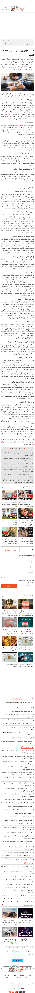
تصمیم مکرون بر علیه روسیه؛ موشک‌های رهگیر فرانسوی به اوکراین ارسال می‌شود (19, 837)
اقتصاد (24, 41)
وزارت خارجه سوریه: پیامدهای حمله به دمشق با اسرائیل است (17, 723)
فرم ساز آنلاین (18, 948)
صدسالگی (21, 975)
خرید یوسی (30, 951)
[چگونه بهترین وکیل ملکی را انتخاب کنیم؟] (17, 82)
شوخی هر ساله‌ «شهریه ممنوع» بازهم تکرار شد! (20, 817)
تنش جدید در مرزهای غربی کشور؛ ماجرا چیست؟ (20, 708)
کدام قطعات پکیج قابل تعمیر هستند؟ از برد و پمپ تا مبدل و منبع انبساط (18, 892)
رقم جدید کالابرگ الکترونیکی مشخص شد (22, 711)
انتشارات (19, 978)
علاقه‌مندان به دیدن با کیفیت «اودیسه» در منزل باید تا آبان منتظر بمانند (18, 779)
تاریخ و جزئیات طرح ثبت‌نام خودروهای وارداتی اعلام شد (18, 852)
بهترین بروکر (16, 951)
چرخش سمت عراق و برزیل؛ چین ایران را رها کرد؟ (20, 720)
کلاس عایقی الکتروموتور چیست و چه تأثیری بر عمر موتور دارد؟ (17, 902)
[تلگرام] (10, 992)
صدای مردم (7, 975)
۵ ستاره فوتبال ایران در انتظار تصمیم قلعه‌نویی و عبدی (18, 810)
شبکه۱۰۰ (29, 975)
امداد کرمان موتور (10, 948)
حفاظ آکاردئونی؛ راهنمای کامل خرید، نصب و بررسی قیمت (18, 888)
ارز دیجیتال (9, 951)
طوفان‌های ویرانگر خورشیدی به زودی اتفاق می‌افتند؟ (19, 859)
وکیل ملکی (7, 114)
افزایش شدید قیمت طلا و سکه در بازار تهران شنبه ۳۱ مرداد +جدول (18, 728)
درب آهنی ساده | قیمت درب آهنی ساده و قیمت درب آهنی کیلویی (19, 880)
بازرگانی (20, 41)
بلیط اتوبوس (30, 954)
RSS (7, 978)
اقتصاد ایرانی (24, 951)
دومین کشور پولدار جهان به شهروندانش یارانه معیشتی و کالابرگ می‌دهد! (18, 476)
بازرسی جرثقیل (26, 948)
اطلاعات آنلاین (18, 8)
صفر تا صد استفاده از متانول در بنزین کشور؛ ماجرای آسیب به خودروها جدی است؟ (18, 848)
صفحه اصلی (30, 41)
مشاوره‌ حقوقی (18, 125)
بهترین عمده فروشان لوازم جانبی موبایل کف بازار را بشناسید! (17, 899)
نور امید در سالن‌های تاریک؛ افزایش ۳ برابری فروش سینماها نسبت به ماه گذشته (18, 762)
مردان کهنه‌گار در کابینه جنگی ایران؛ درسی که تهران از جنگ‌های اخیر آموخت (19, 465)
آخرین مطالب (27, 747)
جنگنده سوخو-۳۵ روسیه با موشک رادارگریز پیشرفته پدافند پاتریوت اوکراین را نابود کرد (18, 789)
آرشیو (12, 978)
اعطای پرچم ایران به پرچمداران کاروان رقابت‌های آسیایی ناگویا (17, 820)
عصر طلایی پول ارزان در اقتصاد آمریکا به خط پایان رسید (18, 799)
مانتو (32, 948)
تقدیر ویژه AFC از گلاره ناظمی (25, 824)
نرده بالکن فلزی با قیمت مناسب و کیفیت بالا (21, 877)
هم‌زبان (14, 975)
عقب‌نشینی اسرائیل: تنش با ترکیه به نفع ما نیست (19, 738)
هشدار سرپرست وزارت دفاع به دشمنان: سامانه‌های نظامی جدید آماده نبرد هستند (19, 828)
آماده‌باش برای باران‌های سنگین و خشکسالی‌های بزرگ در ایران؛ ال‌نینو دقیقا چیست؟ (17, 742)
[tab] (29, 699)
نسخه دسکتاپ (17, 960)
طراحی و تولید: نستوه (16, 989)
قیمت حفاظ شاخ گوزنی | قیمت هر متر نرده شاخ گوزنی (19, 885)
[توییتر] (13, 992)
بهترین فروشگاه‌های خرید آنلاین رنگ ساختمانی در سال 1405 (17, 896)
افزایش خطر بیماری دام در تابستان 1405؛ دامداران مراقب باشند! (19, 872)
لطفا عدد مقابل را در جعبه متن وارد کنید (26, 581)
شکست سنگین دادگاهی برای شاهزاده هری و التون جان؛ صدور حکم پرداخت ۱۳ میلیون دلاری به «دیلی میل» (18, 773)
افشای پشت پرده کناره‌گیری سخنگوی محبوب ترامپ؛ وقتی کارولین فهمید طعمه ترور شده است (18, 481)
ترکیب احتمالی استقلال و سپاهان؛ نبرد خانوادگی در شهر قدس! (16, 803)
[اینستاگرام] (16, 992)
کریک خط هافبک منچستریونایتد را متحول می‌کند (20, 806)
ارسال (8, 586)
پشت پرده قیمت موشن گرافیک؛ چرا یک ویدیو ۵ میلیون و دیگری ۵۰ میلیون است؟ (17, 867)
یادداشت (26, 978)
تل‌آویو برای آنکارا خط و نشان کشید (23, 813)
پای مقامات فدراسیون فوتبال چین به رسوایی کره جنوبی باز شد (16, 856)
